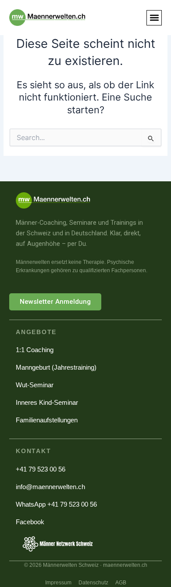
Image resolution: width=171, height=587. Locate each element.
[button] (154, 17)
